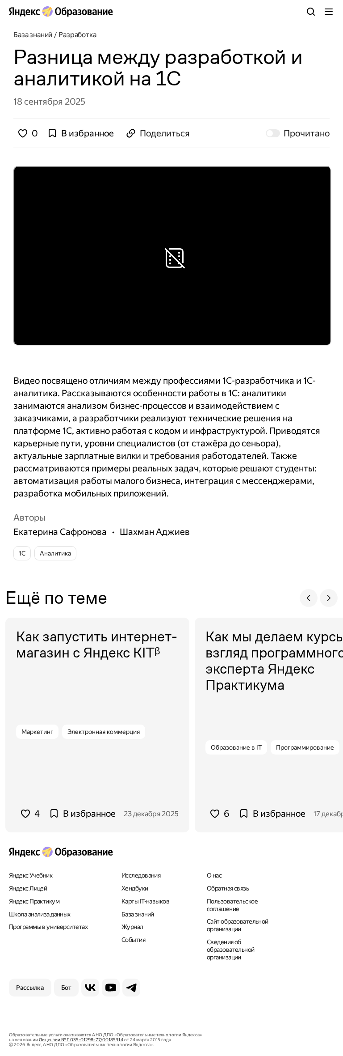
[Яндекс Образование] (61, 11)
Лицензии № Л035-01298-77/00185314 (81, 1039)
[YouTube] (111, 988)
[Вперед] (329, 598)
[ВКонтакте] (90, 988)
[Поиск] (311, 12)
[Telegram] (131, 988)
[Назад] (309, 598)
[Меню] (329, 12)
